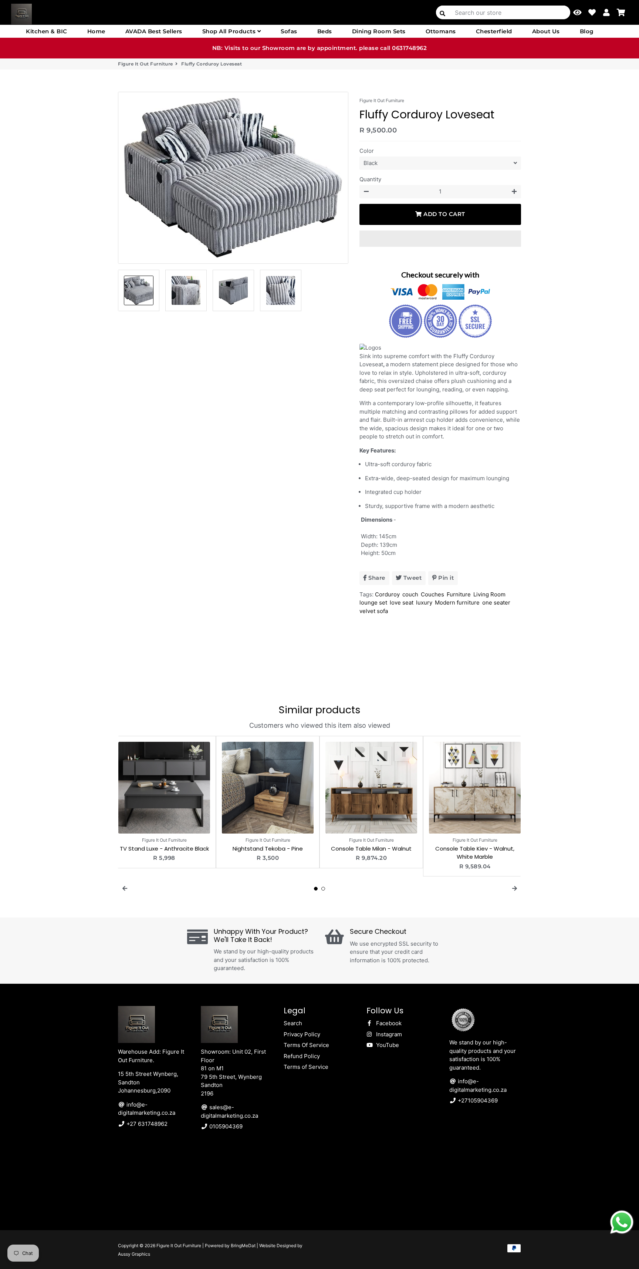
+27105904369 (477, 1100)
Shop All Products (229, 31)
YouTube (387, 1044)
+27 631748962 (146, 1123)
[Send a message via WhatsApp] (621, 1222)
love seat (401, 602)
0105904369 (225, 1126)
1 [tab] (316, 889)
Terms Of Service (306, 1044)
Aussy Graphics (134, 1254)
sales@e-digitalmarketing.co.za (229, 1111)
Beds (324, 31)
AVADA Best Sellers (153, 31)
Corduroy (387, 594)
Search (293, 1023)
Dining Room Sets (379, 31)
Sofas (289, 31)
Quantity (370, 179)
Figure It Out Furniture (145, 64)
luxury (424, 602)
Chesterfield (494, 31)
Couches (432, 594)
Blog (587, 31)
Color (366, 150)
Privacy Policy (302, 1034)
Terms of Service (306, 1066)
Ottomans (441, 31)
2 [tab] (323, 889)
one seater (496, 602)
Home (96, 31)
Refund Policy (302, 1056)
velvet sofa (373, 611)
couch (410, 594)
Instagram (388, 1034)
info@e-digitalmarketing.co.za (146, 1109)
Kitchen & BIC (46, 31)
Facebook (388, 1023)
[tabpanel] (164, 802)
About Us (546, 31)
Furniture (459, 594)
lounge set (373, 602)
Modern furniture (457, 602)
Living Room (489, 594)
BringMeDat (243, 1245)
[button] (440, 238)
